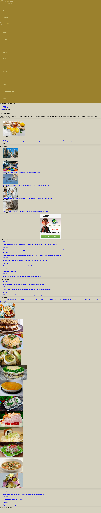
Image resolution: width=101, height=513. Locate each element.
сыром (2, 301)
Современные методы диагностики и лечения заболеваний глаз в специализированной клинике (27, 198)
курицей (34, 299)
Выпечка (5, 58)
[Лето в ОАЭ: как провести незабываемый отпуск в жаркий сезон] (10, 157)
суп (99, 299)
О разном (5, 84)
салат (87, 299)
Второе (4, 45)
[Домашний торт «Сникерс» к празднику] (11, 333)
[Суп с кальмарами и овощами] (11, 472)
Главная (2, 109)
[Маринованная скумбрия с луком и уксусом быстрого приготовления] (11, 410)
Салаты (4, 52)
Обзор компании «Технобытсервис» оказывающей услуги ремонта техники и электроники (26, 185)
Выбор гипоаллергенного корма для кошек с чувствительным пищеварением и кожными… (26, 211)
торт (5, 301)
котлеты (31, 299)
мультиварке (39, 299)
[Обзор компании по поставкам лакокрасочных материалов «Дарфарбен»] (10, 171)
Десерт (4, 65)
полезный (51, 299)
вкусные (5, 299)
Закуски (5, 71)
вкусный (10, 299)
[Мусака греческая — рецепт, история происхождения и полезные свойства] (7, 318)
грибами (15, 299)
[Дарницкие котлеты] (11, 441)
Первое (4, 39)
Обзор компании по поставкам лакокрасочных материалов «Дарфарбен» (21, 172)
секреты (92, 299)
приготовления (67, 299)
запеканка (27, 299)
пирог (48, 299)
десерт (18, 299)
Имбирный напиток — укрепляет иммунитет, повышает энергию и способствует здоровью (40, 141)
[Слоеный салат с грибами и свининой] (11, 349)
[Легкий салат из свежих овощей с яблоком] (11, 457)
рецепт (78, 299)
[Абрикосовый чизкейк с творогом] (11, 395)
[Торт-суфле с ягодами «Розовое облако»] (11, 426)
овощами (44, 299)
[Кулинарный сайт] (7, 3)
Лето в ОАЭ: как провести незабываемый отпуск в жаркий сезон (19, 159)
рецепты (83, 299)
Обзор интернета (9, 91)
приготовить (58, 299)
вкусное (2, 299)
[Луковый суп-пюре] (10, 364)
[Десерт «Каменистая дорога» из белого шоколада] (11, 487)
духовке (23, 299)
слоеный (96, 299)
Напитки (5, 78)
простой (73, 299)
